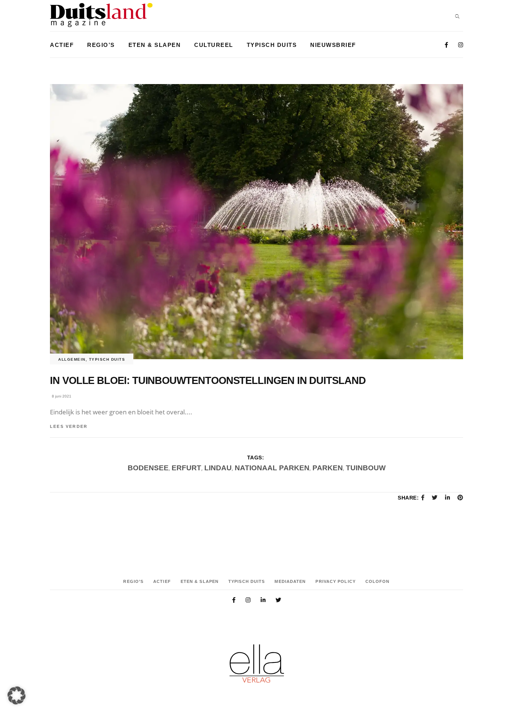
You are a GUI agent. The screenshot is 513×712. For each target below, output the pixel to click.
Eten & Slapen (200, 581)
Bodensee (148, 468)
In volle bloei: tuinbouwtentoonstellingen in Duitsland (208, 380)
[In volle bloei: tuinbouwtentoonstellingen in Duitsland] (256, 221)
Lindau (218, 468)
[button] (16, 695)
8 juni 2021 (61, 396)
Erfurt (186, 468)
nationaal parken (272, 468)
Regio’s (133, 581)
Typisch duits (107, 359)
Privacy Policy (335, 581)
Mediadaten (290, 581)
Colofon (377, 581)
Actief (162, 581)
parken (327, 468)
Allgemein (72, 359)
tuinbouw (366, 468)
